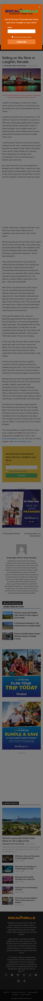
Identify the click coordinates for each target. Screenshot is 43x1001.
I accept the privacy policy (22, 37)
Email (10, 27)
